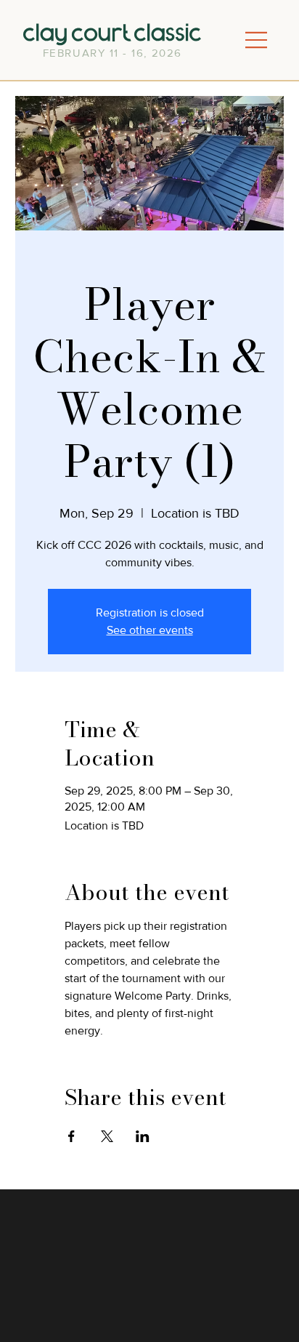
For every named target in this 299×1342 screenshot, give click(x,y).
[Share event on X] (107, 1136)
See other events (150, 630)
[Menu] (256, 41)
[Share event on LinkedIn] (143, 1136)
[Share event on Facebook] (71, 1136)
